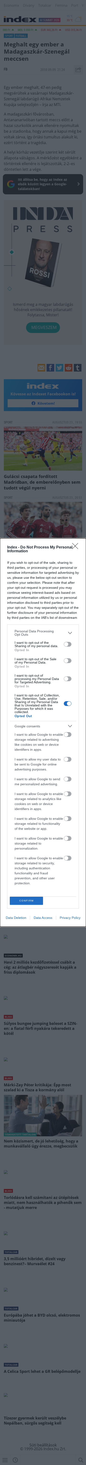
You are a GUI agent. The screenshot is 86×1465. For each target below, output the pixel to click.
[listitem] (43, 632)
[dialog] (43, 732)
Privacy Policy (70, 918)
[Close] (76, 547)
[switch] (67, 644)
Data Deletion (16, 918)
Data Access (43, 918)
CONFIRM (26, 900)
